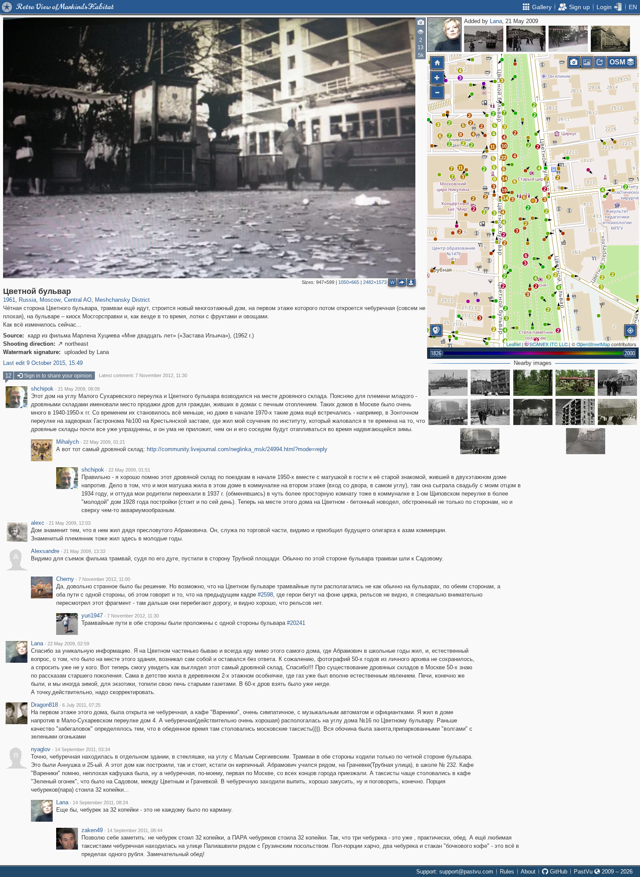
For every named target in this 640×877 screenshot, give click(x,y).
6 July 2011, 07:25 (81, 705)
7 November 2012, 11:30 (133, 615)
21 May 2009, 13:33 (84, 551)
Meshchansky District (122, 300)
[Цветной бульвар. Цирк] (568, 39)
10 (504, 145)
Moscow (50, 300)
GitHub (557, 871)
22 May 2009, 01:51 (129, 469)
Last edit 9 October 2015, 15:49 (43, 363)
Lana (496, 21)
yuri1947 (92, 616)
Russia (27, 300)
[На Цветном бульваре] (617, 383)
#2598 (265, 594)
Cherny (65, 579)
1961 (9, 300)
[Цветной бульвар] (533, 200)
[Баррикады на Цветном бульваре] (448, 383)
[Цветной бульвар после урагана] (532, 383)
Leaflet (513, 344)
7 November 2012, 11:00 (104, 579)
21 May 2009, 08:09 (79, 388)
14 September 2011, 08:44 (134, 830)
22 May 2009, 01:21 (104, 442)
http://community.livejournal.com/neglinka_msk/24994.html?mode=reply (237, 449)
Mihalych (67, 442)
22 (503, 157)
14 (505, 198)
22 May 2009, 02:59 (68, 643)
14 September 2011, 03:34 (82, 749)
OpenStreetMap (593, 344)
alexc (37, 523)
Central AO (77, 300)
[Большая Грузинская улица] (526, 39)
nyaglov (41, 749)
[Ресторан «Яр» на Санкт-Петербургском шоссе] (610, 39)
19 (504, 190)
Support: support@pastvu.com (454, 871)
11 (492, 146)
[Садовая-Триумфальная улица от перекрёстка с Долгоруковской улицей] (483, 39)
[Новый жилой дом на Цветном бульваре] (575, 412)
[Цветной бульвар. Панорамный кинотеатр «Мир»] (617, 412)
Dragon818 (44, 705)
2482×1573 (375, 282)
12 (8, 375)
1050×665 (348, 282)
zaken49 (92, 830)
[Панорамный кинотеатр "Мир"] (448, 412)
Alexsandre (45, 551)
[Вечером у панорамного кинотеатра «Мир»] (532, 412)
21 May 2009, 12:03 (70, 523)
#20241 (296, 623)
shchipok (42, 389)
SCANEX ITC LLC (548, 344)
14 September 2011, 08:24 (100, 802)
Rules (507, 871)
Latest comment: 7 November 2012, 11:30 (143, 375)
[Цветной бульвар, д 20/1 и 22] (490, 383)
